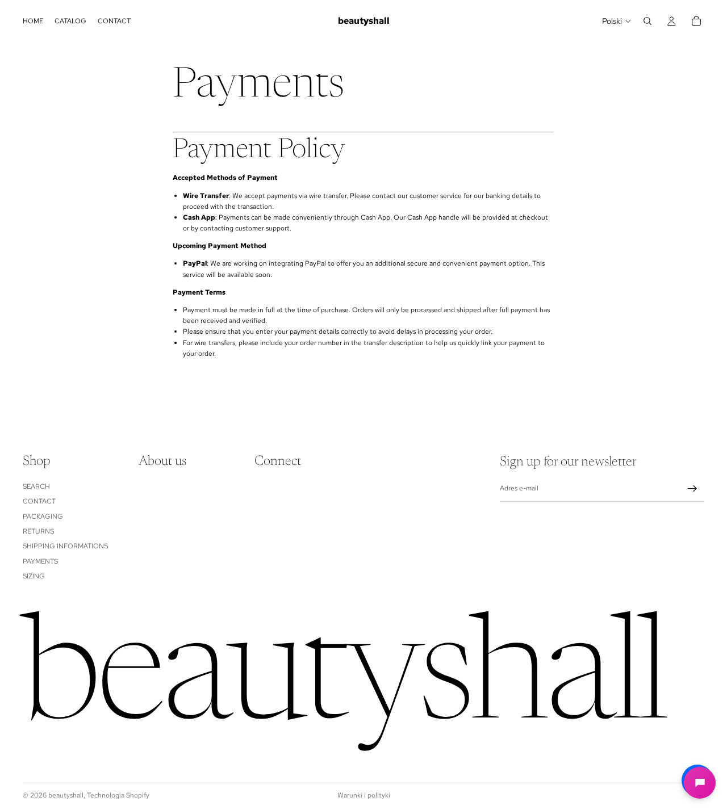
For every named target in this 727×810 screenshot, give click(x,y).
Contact (39, 501)
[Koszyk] (696, 21)
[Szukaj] (647, 21)
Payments (40, 561)
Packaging (43, 516)
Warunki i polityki (363, 795)
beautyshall (65, 795)
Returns (38, 531)
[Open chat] (700, 783)
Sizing (34, 576)
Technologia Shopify (118, 795)
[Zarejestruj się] (692, 489)
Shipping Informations (65, 546)
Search (36, 486)
